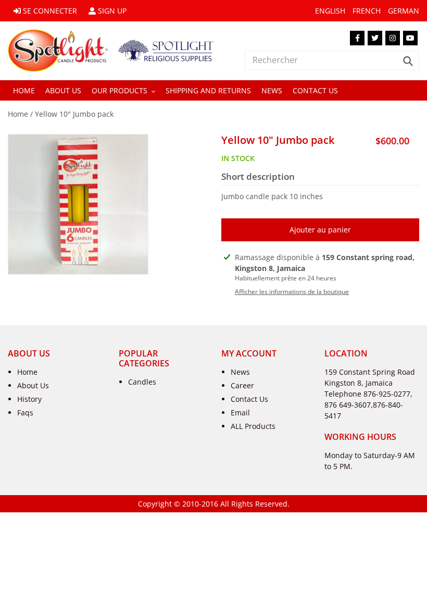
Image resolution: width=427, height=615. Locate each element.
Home (18, 114)
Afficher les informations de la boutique (292, 291)
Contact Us (249, 399)
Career (242, 385)
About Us (33, 385)
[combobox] (332, 60)
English (330, 11)
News (240, 372)
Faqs (25, 412)
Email (240, 412)
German (403, 11)
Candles (142, 382)
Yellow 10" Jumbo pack (74, 114)
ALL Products (253, 426)
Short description (258, 176)
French (367, 11)
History (29, 399)
